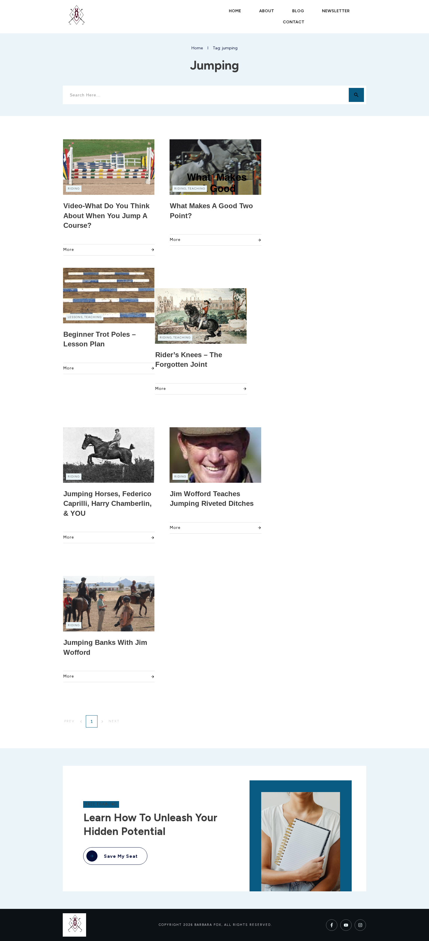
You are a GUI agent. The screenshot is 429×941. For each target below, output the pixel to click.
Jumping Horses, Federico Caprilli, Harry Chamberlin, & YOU (107, 503)
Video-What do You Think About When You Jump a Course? (106, 215)
